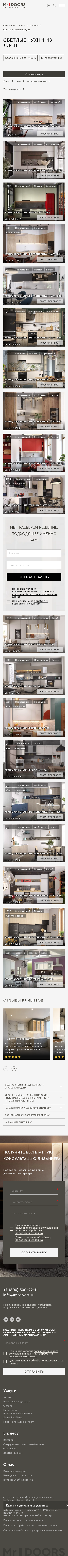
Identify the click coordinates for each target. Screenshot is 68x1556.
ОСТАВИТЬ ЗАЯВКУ (34, 576)
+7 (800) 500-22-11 (20, 1289)
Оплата (7, 1405)
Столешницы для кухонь (20, 57)
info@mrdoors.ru (18, 1295)
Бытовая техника (51, 57)
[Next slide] (14, 1068)
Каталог (23, 25)
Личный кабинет (13, 1417)
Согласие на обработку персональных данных (32, 1530)
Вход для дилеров (14, 1471)
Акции (7, 1397)
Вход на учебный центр (18, 1479)
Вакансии (9, 1440)
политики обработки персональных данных (29, 1231)
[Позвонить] (54, 5)
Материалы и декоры (16, 1401)
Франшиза (9, 1448)
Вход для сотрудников (17, 1475)
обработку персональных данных (30, 602)
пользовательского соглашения (32, 591)
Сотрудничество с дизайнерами (23, 1444)
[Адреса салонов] (48, 5)
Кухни (35, 25)
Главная (10, 25)
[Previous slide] (5, 1068)
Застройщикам (12, 1453)
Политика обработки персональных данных (31, 1525)
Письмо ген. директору (18, 1421)
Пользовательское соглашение (23, 1520)
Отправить (34, 1371)
